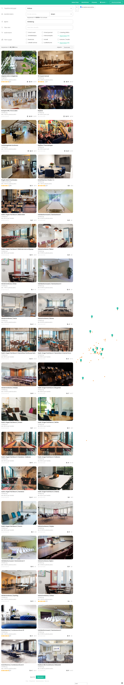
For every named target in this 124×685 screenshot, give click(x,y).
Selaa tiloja (75, 2)
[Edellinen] (5, 62)
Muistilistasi (85, 2)
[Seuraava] (32, 62)
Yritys (27, 681)
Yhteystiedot (32, 681)
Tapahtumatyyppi (10, 8)
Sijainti (6, 22)
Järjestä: (59, 47)
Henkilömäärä (8, 14)
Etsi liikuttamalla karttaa (88, 7)
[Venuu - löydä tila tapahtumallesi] (4, 2)
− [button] (76, 10)
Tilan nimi (7, 27)
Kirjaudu (94, 2)
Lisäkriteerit (8, 33)
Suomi (103, 2)
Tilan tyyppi (8, 40)
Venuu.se (47, 681)
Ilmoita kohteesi (116, 2)
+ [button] (76, 7)
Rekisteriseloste (40, 681)
